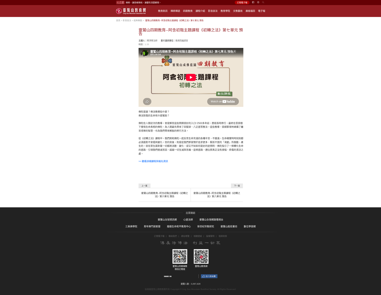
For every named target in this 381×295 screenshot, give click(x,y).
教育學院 (225, 11)
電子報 (261, 11)
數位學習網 (250, 226)
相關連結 (198, 236)
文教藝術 (238, 11)
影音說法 (213, 11)
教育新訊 (163, 11)
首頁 (118, 20)
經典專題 (138, 20)
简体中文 (260, 3)
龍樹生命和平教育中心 (179, 226)
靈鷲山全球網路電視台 (211, 219)
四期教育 (188, 11)
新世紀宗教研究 (205, 226)
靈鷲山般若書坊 (229, 226)
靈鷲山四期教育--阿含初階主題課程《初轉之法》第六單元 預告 (164, 195)
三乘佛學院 (131, 226)
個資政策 (223, 236)
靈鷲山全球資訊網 (167, 219)
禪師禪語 (175, 11)
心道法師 (188, 219)
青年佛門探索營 (152, 226)
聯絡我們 (173, 236)
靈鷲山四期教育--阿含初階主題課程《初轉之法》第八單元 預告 (216, 195)
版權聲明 (210, 236)
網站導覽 (185, 236)
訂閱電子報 (242, 2)
